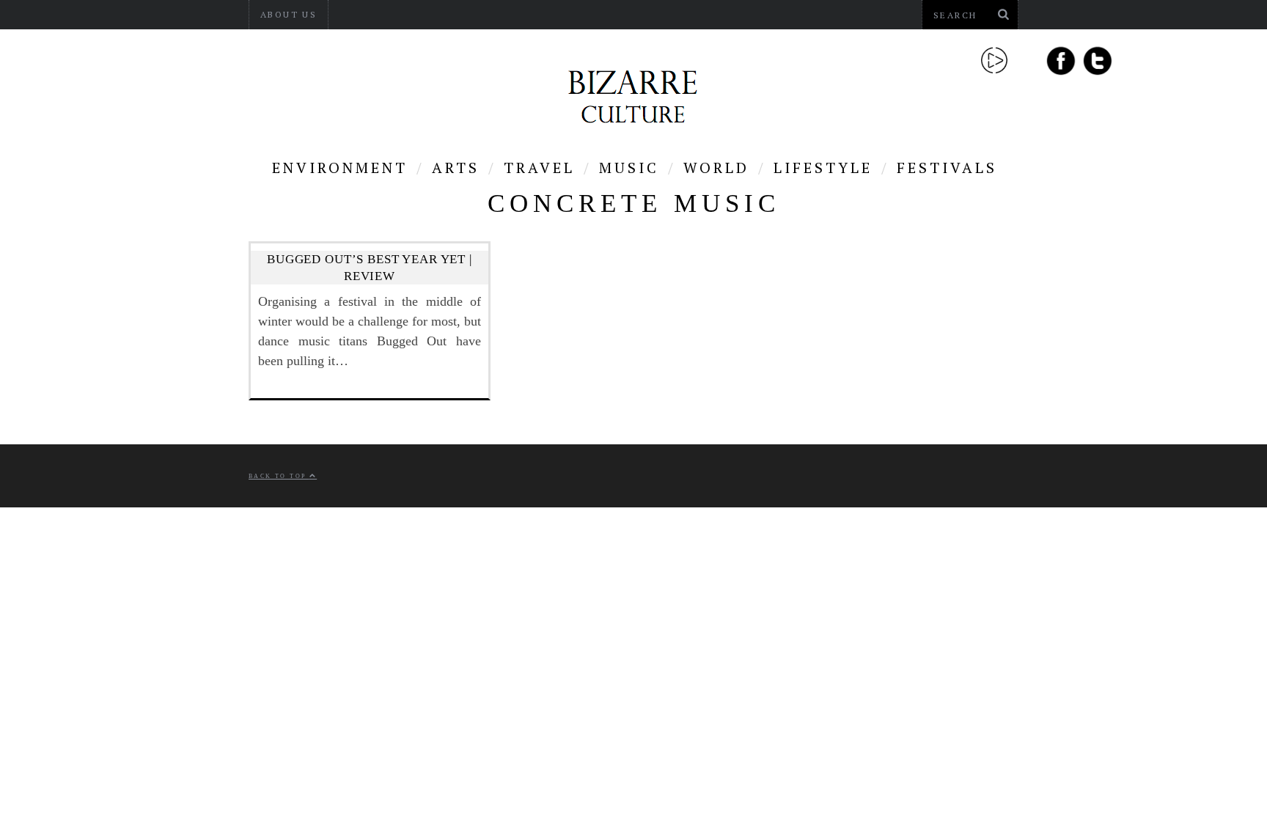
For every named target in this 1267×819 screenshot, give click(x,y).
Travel (539, 167)
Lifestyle (823, 167)
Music (629, 167)
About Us (288, 14)
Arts (456, 167)
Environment (340, 167)
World (716, 167)
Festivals (947, 167)
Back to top (279, 476)
